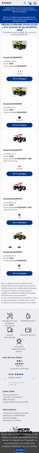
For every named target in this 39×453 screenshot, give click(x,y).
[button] (19, 45)
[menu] (35, 3)
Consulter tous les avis (19, 369)
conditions (22, 12)
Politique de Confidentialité (14, 415)
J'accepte (19, 450)
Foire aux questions (10, 395)
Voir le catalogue (19, 79)
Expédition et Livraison (12, 420)
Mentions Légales (10, 418)
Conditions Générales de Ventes (15, 413)
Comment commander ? (13, 397)
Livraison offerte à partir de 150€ (15, 402)
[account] (25, 2)
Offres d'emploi (9, 400)
